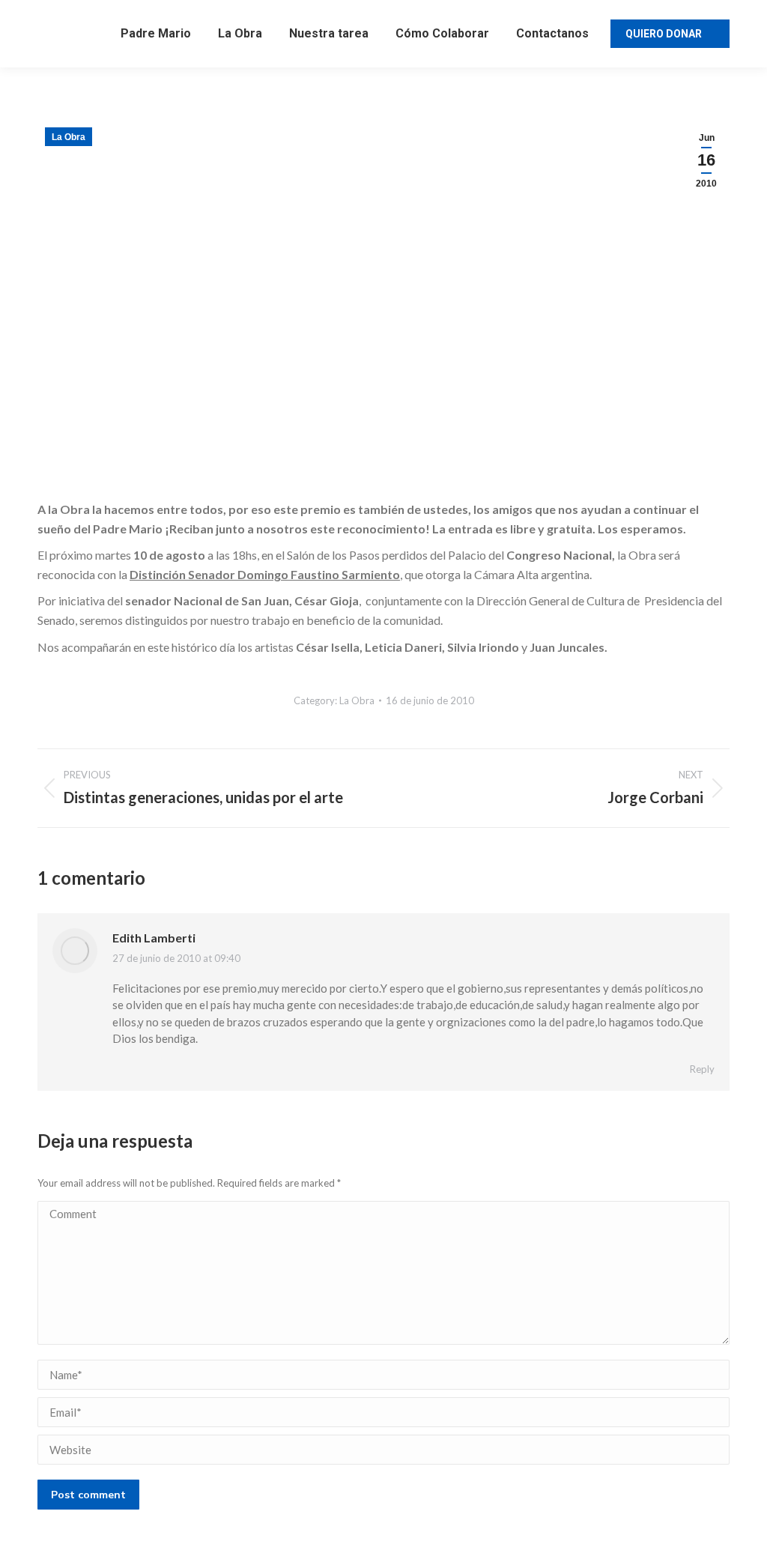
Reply (702, 1069)
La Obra (68, 137)
